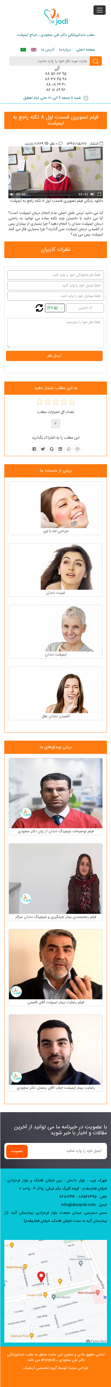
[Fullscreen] (99, 194)
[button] (55, 172)
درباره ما (65, 50)
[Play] (12, 194)
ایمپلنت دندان (56, 654)
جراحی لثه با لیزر (55, 531)
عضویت (17, 1151)
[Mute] (92, 194)
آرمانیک (29, 1368)
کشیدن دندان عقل (56, 716)
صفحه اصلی (85, 50)
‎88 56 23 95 (56, 74)
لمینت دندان (55, 593)
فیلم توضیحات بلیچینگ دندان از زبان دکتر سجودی (56, 831)
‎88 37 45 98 (56, 79)
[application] (55, 172)
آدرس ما (47, 50)
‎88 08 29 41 (55, 84)
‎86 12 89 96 (55, 90)
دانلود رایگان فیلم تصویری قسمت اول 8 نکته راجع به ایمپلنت (56, 201)
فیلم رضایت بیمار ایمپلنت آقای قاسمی (55, 1002)
